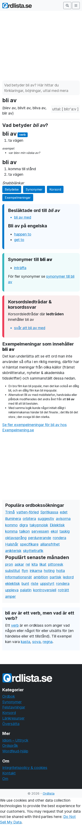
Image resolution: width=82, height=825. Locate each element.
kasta (25, 641)
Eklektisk (57, 525)
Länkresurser (13, 718)
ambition (41, 577)
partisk (55, 577)
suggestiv (46, 518)
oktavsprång (16, 537)
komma (11, 531)
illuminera (13, 518)
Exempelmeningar (18, 197)
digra (23, 525)
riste (34, 583)
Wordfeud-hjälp (15, 751)
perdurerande (39, 537)
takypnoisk (39, 525)
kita (35, 564)
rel (28, 564)
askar (19, 564)
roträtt (63, 590)
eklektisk (12, 583)
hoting (49, 570)
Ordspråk (10, 745)
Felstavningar (13, 707)
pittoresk (55, 564)
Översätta (10, 723)
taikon (24, 531)
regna (47, 641)
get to (19, 239)
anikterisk (13, 550)
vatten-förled (27, 512)
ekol (54, 531)
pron (9, 564)
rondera (59, 537)
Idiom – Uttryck (15, 740)
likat (42, 564)
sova (36, 641)
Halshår (11, 544)
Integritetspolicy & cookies (24, 767)
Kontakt (9, 773)
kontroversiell (44, 590)
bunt (25, 583)
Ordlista (49, 793)
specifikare (29, 544)
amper (10, 596)
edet (64, 512)
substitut (12, 570)
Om (5, 778)
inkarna (36, 570)
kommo (11, 525)
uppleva (11, 590)
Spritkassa (49, 512)
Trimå (10, 512)
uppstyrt (47, 583)
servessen (40, 531)
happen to (22, 234)
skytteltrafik (33, 550)
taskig (64, 531)
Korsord (55, 189)
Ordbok (8, 696)
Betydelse (12, 189)
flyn (25, 570)
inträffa (20, 268)
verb (15, 625)
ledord (68, 577)
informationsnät (18, 577)
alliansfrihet (50, 544)
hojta (60, 570)
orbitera (29, 518)
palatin (25, 590)
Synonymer (34, 189)
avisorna (63, 518)
